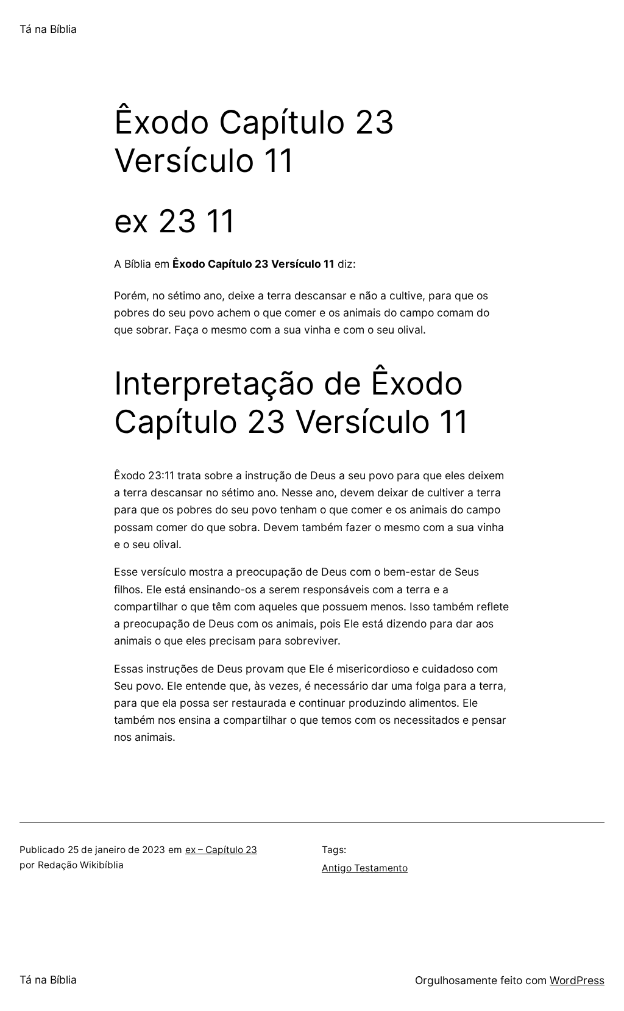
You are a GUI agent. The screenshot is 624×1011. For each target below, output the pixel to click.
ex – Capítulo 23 (221, 850)
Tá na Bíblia (48, 29)
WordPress (577, 980)
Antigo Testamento (365, 868)
